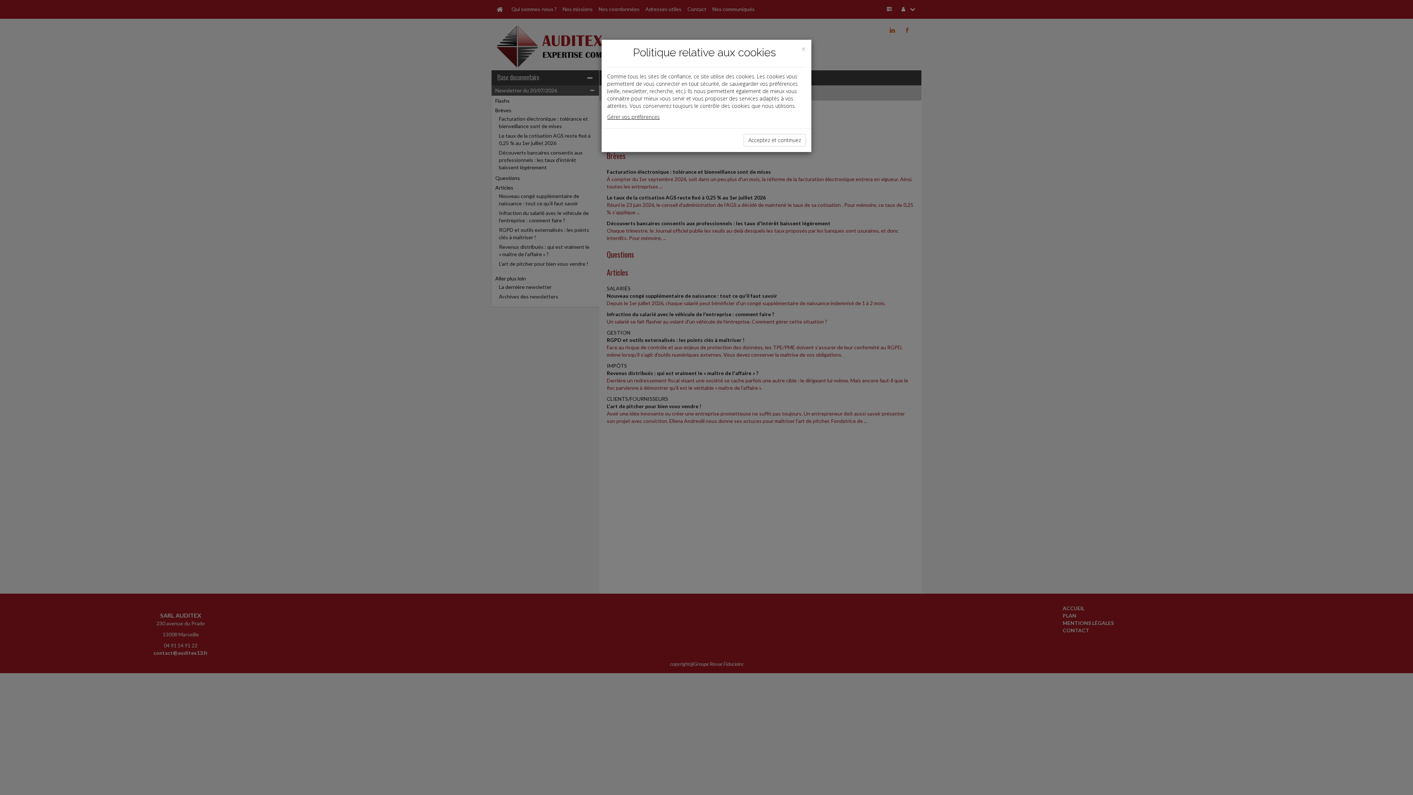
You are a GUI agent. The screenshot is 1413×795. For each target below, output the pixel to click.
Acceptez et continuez (774, 140)
